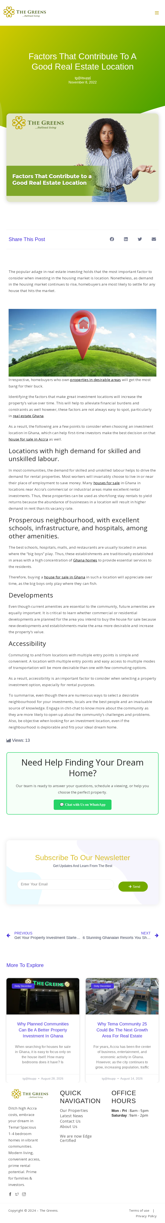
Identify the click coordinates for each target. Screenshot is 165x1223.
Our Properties (74, 1110)
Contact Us (70, 1121)
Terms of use (139, 1210)
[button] (112, 239)
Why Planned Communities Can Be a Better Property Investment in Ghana (43, 1030)
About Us (68, 1126)
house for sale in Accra (28, 439)
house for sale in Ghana (64, 577)
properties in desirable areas (95, 379)
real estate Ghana (28, 415)
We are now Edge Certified (76, 1138)
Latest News (71, 1116)
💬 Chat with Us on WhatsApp (82, 804)
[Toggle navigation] (157, 12)
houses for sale (106, 482)
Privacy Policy (146, 1216)
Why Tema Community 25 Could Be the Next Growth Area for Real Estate (122, 1030)
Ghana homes (85, 560)
